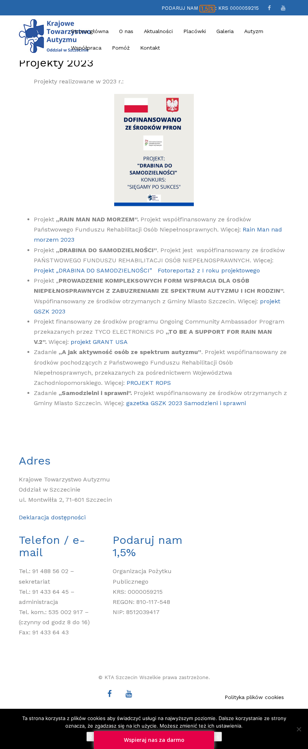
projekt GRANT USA (99, 341)
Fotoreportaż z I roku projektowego (209, 270)
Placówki (194, 31)
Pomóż (121, 48)
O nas (126, 31)
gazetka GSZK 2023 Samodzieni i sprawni (186, 403)
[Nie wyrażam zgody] (298, 729)
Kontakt (150, 48)
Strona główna (90, 31)
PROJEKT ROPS (149, 382)
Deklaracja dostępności (52, 517)
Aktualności (158, 31)
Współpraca (86, 48)
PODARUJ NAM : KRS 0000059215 (210, 8)
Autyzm (253, 31)
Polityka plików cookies (254, 697)
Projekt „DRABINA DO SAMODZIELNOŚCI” (93, 270)
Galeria (225, 31)
